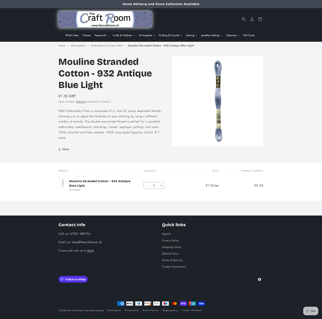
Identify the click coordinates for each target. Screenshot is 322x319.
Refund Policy (170, 253)
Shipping (81, 101)
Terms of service (151, 310)
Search (166, 233)
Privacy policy (132, 310)
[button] (244, 19)
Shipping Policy (171, 247)
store (90, 250)
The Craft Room (75, 310)
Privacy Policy (170, 240)
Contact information (192, 310)
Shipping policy (170, 310)
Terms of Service (172, 260)
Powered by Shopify (94, 310)
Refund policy (114, 310)
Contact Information (174, 266)
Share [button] (65, 149)
